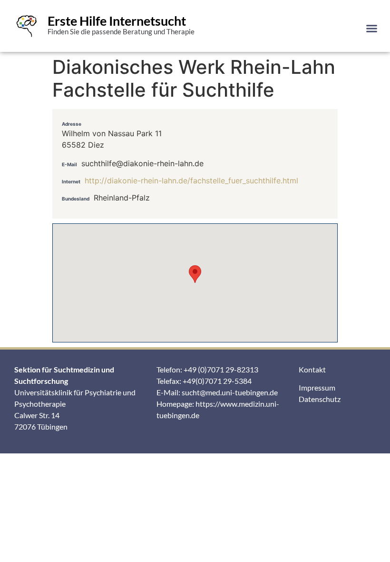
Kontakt (312, 369)
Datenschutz (320, 398)
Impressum (317, 387)
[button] (372, 28)
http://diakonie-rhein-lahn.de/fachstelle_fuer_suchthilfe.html (191, 180)
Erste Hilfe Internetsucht (117, 21)
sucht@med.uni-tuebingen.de (230, 392)
